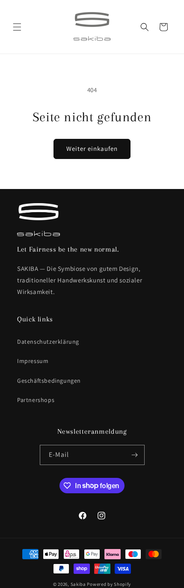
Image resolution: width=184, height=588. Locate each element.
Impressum (32, 361)
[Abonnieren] (134, 455)
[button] (17, 27)
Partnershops (35, 400)
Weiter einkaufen (92, 148)
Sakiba (78, 584)
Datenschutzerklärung (48, 341)
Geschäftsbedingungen (49, 380)
